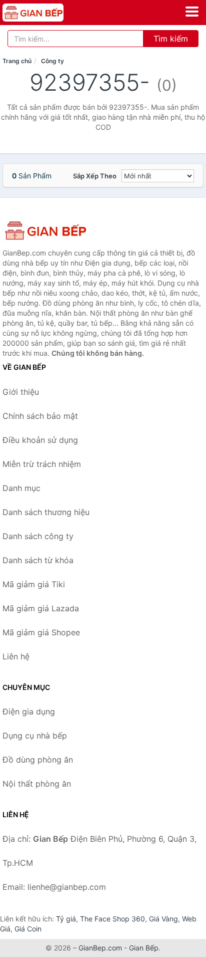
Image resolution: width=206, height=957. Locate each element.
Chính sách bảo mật (40, 416)
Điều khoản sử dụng (40, 440)
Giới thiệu (20, 392)
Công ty (52, 61)
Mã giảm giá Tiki (33, 584)
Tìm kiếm (171, 39)
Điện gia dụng (28, 711)
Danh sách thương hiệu (46, 512)
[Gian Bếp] (52, 230)
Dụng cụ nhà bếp (34, 736)
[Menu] (192, 11)
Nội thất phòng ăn (36, 784)
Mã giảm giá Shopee (41, 632)
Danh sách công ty (38, 536)
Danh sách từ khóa (38, 560)
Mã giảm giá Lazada (40, 608)
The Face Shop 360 (112, 918)
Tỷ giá (66, 918)
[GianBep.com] (45, 13)
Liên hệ (16, 656)
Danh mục (21, 488)
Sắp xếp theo (94, 176)
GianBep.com (100, 947)
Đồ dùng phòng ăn (37, 760)
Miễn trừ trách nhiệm (41, 464)
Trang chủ (17, 61)
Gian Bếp (143, 947)
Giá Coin (28, 928)
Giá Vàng (163, 918)
